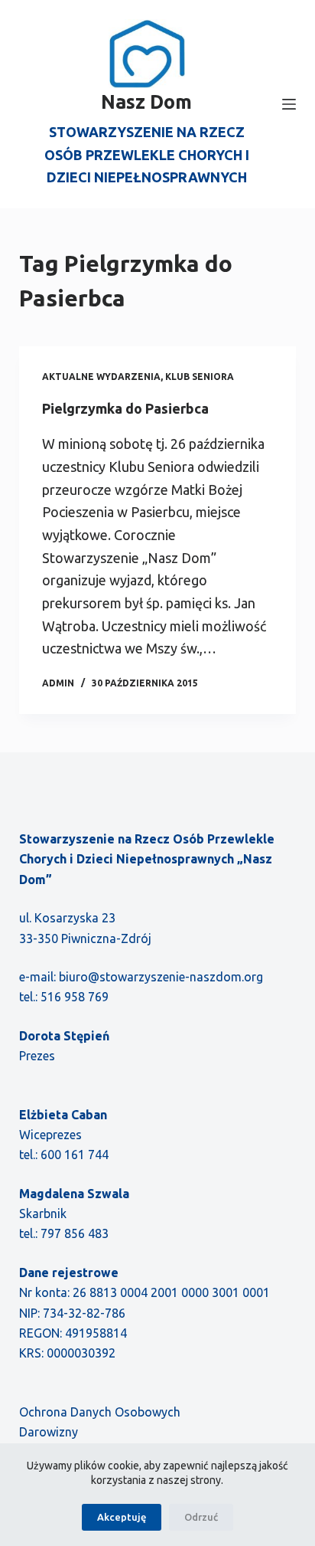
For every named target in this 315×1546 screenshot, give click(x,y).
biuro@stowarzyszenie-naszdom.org (161, 977)
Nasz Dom (146, 102)
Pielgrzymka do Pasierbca (125, 408)
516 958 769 (75, 997)
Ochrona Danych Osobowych (99, 1412)
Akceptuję (121, 1517)
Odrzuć (201, 1517)
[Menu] (289, 104)
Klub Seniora (199, 377)
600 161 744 (75, 1154)
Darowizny (48, 1432)
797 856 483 (75, 1233)
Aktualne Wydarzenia (101, 377)
